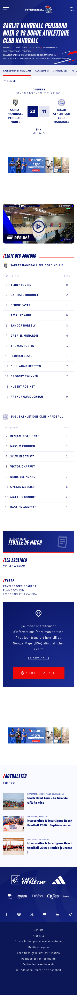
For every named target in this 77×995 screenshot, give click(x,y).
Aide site (38, 935)
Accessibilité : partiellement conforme (38, 941)
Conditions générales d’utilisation (38, 953)
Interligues (43, 817)
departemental (51, 47)
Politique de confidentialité (38, 958)
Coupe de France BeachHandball (51, 794)
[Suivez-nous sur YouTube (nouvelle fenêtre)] (45, 914)
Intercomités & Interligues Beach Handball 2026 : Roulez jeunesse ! (49, 848)
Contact (38, 930)
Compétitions (20, 47)
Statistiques (60, 70)
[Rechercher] (72, 9)
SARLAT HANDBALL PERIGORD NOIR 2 (15, 116)
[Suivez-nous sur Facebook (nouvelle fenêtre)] (6, 914)
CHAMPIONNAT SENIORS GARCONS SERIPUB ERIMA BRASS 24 (29, 55)
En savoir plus (38, 658)
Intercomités (44, 839)
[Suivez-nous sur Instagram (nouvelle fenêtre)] (19, 914)
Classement (42, 70)
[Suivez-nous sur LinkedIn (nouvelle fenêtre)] (57, 914)
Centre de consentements (39, 964)
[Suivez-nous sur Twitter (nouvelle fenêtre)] (31, 914)
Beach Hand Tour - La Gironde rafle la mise (47, 800)
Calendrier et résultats (17, 70)
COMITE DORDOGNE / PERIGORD (17, 51)
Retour (11, 81)
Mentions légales (38, 947)
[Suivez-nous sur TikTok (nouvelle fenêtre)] (70, 914)
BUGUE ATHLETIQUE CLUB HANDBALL (61, 116)
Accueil (6, 47)
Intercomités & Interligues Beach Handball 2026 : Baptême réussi (49, 823)
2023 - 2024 (35, 47)
